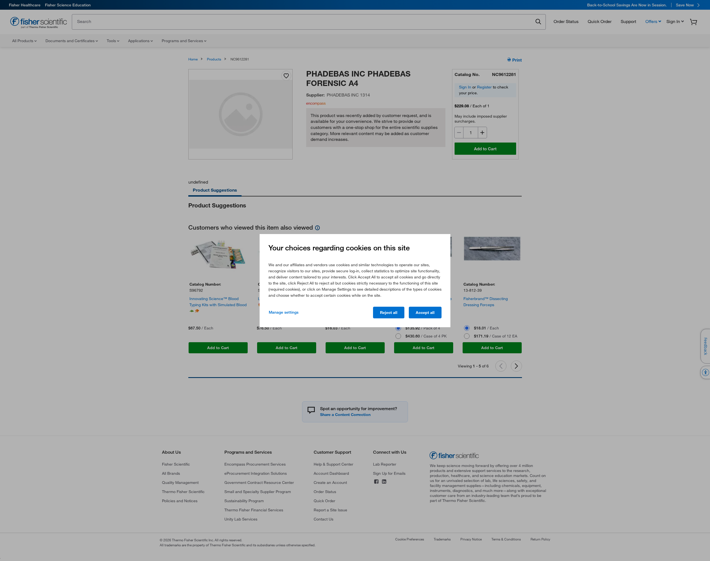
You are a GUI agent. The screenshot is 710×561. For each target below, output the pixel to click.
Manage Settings (283, 312)
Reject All (388, 312)
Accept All (425, 312)
